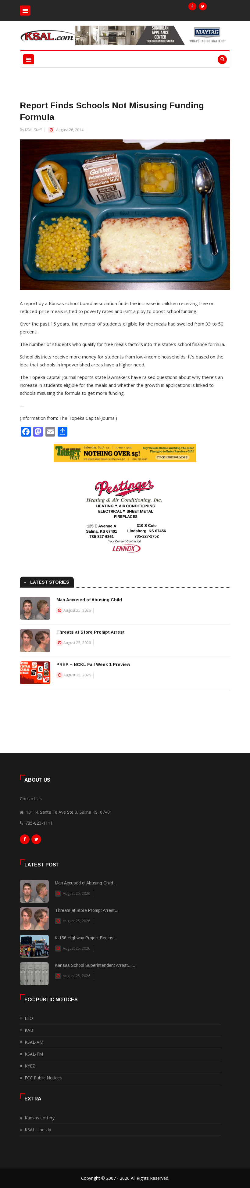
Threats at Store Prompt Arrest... (86, 910)
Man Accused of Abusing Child (89, 599)
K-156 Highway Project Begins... (86, 937)
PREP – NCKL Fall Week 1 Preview (93, 664)
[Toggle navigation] (25, 10)
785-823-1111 (39, 823)
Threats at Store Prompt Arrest (90, 632)
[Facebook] (192, 6)
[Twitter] (203, 6)
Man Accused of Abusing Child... (86, 882)
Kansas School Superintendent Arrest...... (95, 965)
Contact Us (31, 798)
